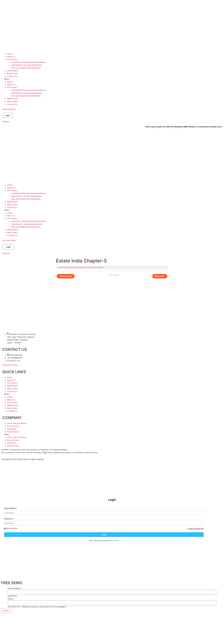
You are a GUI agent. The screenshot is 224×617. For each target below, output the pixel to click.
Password (8, 519)
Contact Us (12, 76)
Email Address (10, 508)
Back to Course (113, 275)
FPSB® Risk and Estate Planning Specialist (72, 267)
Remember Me (11, 528)
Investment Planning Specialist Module (29, 62)
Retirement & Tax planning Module (27, 65)
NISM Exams (12, 70)
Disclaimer (11, 429)
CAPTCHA (12, 596)
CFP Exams (12, 59)
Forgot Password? (196, 529)
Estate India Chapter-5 (96, 267)
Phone (10, 599)
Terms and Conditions (16, 423)
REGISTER (114, 540)
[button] (112, 79)
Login (103, 534)
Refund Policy (13, 432)
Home (9, 54)
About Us (11, 56)
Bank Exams (12, 73)
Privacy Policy (13, 426)
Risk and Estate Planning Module (26, 68)
